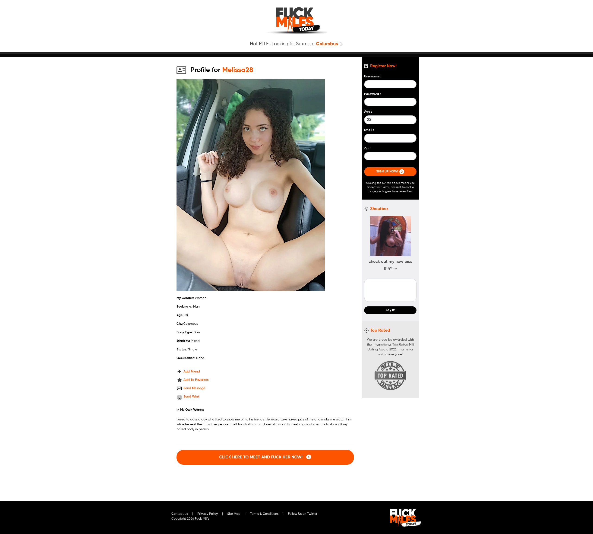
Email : (369, 130)
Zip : (367, 148)
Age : (368, 111)
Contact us (179, 513)
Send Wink (191, 396)
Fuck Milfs (202, 518)
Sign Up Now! (387, 171)
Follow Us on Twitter (302, 513)
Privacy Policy (207, 513)
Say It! (390, 310)
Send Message (194, 388)
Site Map (233, 513)
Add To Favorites (195, 379)
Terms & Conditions (264, 513)
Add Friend (191, 371)
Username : (372, 76)
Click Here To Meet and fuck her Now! (261, 457)
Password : (372, 94)
